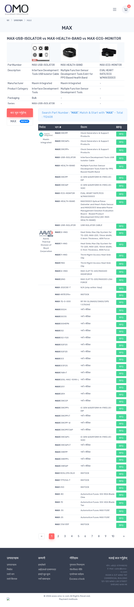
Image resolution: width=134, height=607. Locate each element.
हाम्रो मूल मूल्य (44, 574)
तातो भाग (10, 574)
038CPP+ (62, 149)
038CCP (61, 400)
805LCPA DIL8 (65, 473)
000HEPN (62, 323)
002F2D (61, 351)
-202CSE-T (63, 287)
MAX (13, 121)
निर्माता (9, 569)
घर (8, 20)
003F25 (61, 365)
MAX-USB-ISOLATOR (43, 64)
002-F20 (62, 337)
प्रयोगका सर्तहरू (77, 574)
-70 (59, 502)
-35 (59, 510)
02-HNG (61, 232)
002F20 (61, 344)
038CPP (61, 133)
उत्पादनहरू (18, 20)
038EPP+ (62, 459)
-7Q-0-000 (63, 301)
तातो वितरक (12, 578)
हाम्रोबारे (42, 564)
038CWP (61, 185)
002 (59, 330)
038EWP (61, 466)
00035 (61, 316)
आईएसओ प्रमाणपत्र (47, 569)
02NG (60, 279)
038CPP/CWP (64, 430)
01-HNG (61, 243)
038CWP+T (63, 445)
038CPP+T (62, 416)
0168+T (61, 372)
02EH (60, 393)
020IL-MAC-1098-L (67, 379)
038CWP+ (62, 141)
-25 (59, 517)
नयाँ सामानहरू (44, 578)
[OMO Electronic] (16, 9)
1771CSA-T (62, 480)
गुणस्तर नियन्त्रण (77, 564)
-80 (59, 494)
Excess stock (77, 578)
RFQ (121, 134)
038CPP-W (62, 423)
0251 (60, 386)
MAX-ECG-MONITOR (111, 64)
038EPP (61, 452)
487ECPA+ (62, 294)
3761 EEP (62, 524)
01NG (60, 263)
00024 (60, 309)
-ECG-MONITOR (65, 193)
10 (113, 536)
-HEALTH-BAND (65, 165)
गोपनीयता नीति (76, 569)
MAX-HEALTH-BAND (72, 64)
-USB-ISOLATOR (65, 157)
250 (59, 487)
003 (59, 358)
